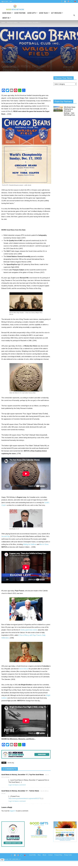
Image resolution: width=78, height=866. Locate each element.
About (44, 855)
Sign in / (3, 1)
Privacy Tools (68, 855)
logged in (13, 811)
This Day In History (12, 22)
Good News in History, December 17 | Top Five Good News (22, 774)
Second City (5, 536)
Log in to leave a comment (17, 785)
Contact (50, 855)
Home (3, 22)
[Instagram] (65, 1)
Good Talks (43, 13)
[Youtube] (75, 1)
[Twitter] (71, 1)
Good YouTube (19, 13)
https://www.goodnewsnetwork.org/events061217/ (24, 798)
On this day (11, 762)
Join (7, 1)
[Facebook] (61, 1)
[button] (74, 15)
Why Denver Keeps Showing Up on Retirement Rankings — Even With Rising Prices (69, 111)
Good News (6, 13)
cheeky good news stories (28, 630)
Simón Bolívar (23, 669)
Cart (11, 1)
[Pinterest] (68, 1)
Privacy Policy (58, 855)
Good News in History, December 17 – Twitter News (20, 791)
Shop (39, 855)
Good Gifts (31, 13)
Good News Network (9, 70)
